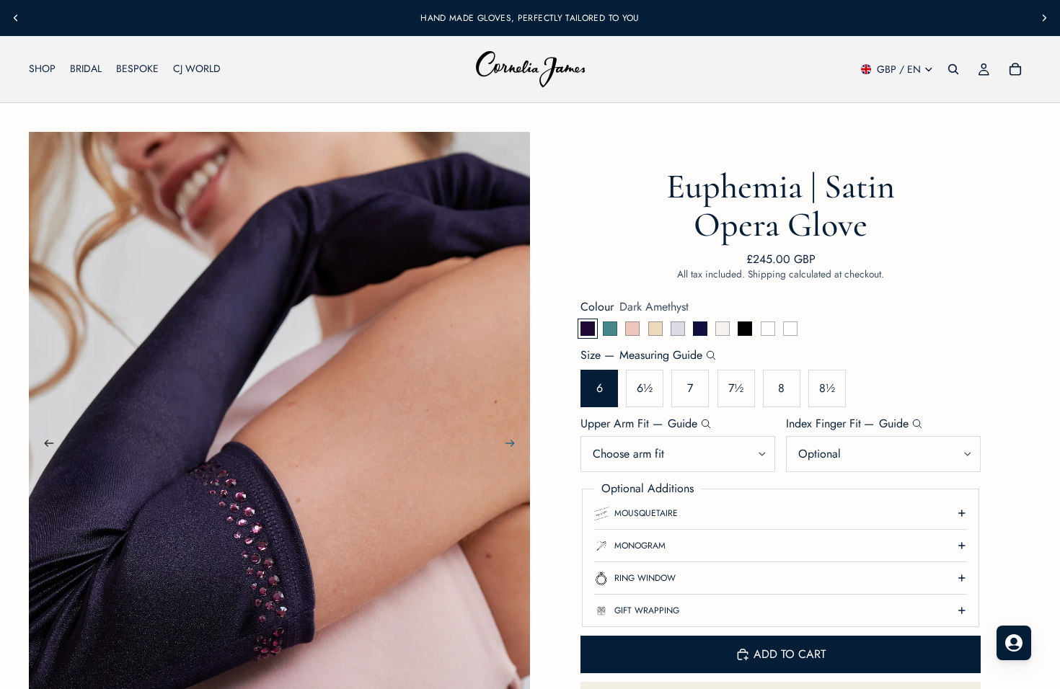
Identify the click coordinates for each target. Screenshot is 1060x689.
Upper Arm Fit (638, 424)
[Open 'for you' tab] (1014, 643)
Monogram (640, 545)
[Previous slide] (16, 18)
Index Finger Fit (847, 424)
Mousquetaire (646, 513)
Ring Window (645, 578)
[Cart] (1015, 69)
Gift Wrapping (646, 610)
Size (641, 355)
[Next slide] (1044, 18)
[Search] (953, 69)
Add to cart (790, 654)
